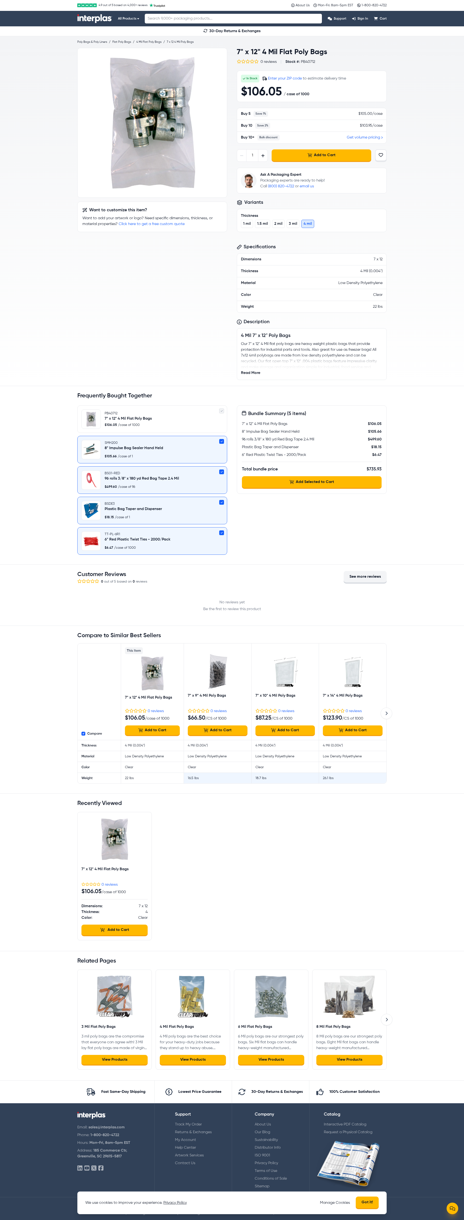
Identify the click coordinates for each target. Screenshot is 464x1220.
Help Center (185, 1148)
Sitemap (262, 1186)
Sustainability (266, 1140)
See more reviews (365, 577)
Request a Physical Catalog (348, 1132)
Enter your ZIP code (285, 78)
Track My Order (188, 1124)
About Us (263, 1124)
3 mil (293, 224)
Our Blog (262, 1132)
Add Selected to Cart (315, 482)
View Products (114, 1060)
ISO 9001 (262, 1155)
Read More (250, 373)
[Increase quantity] (263, 155)
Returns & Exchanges (193, 1132)
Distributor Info (268, 1148)
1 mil (247, 224)
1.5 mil (262, 224)
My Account (185, 1140)
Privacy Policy (266, 1163)
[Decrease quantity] (241, 155)
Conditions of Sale (271, 1179)
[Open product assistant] (452, 1208)
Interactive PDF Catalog (345, 1124)
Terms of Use (266, 1171)
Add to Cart (324, 155)
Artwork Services (189, 1155)
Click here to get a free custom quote (152, 224)
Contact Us (185, 1163)
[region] (152, 123)
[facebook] (100, 1168)
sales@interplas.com (106, 1127)
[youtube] (86, 1168)
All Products (127, 18)
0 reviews (156, 711)
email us (307, 186)
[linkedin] (79, 1168)
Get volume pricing (363, 137)
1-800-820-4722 (104, 1135)
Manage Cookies (335, 1203)
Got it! (367, 1202)
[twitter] (93, 1168)
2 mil (278, 224)
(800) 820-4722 (281, 186)
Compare (94, 733)
